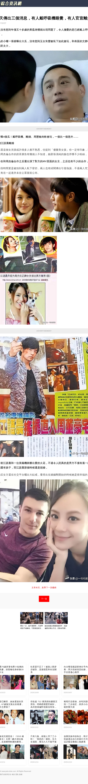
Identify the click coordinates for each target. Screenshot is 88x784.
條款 (13, 774)
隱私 (17, 774)
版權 (20, 774)
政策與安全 (7, 774)
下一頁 (44, 599)
